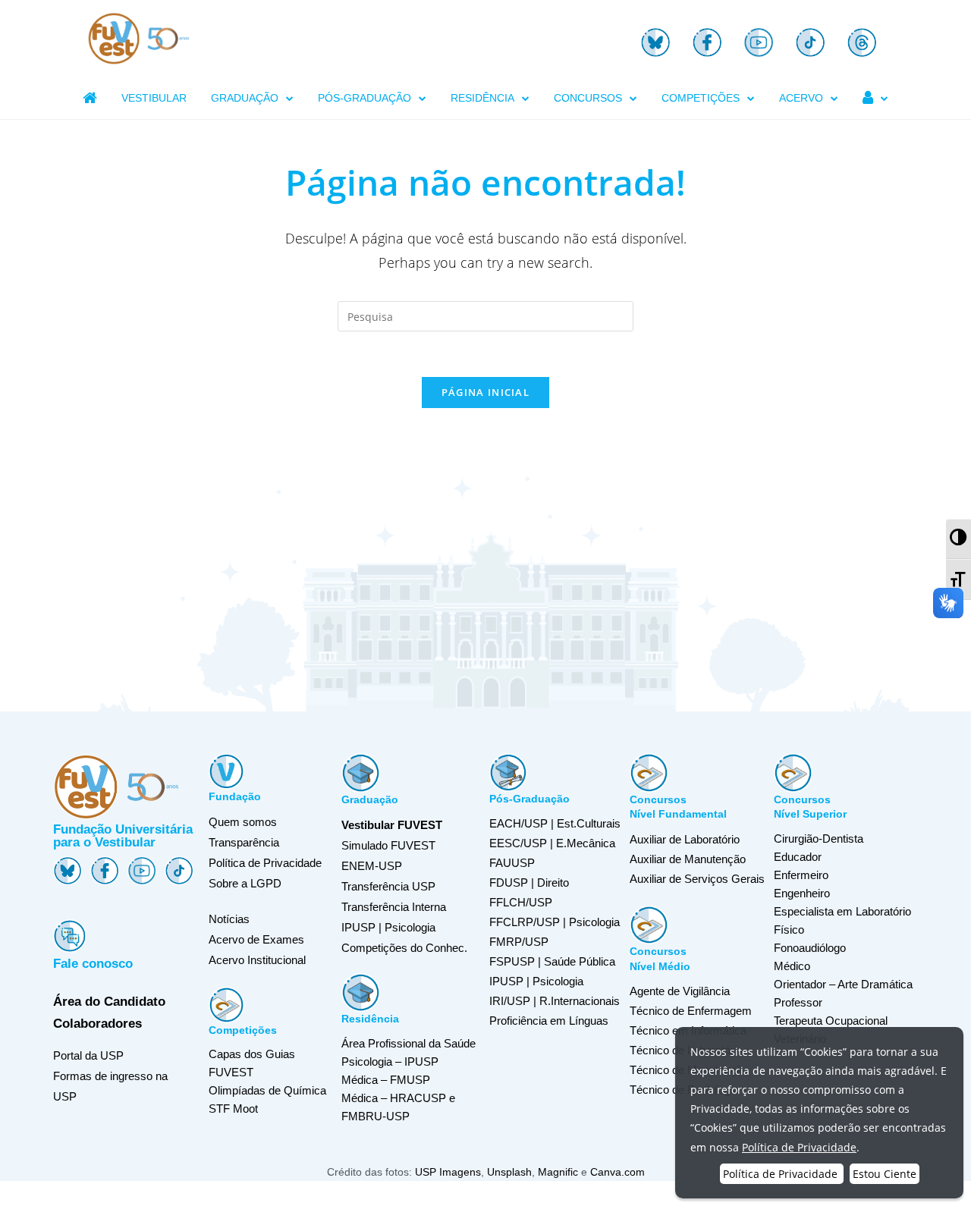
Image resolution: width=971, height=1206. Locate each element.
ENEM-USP (371, 865)
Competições (243, 1030)
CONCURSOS (588, 98)
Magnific (558, 1172)
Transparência (244, 842)
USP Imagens (448, 1172)
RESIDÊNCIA (482, 98)
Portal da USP (88, 1055)
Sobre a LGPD (245, 883)
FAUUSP (512, 862)
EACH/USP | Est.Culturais (555, 823)
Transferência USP (388, 886)
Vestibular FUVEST (391, 824)
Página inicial (485, 392)
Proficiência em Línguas (548, 1020)
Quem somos (243, 821)
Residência (370, 1019)
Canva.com (617, 1172)
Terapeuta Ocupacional (831, 1020)
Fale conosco (93, 963)
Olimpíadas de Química (267, 1090)
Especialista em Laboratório (842, 911)
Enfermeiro (801, 874)
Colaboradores (97, 1023)
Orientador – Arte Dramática (843, 984)
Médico (792, 965)
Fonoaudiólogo (810, 947)
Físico (789, 929)
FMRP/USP (518, 941)
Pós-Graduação (529, 799)
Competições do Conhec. (404, 947)
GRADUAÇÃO (244, 98)
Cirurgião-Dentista (818, 838)
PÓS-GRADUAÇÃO (364, 98)
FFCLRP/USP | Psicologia (554, 921)
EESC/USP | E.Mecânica (552, 843)
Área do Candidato (109, 1001)
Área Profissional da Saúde (408, 1043)
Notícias (229, 918)
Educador (798, 856)
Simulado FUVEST (388, 845)
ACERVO (801, 98)
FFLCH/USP (520, 902)
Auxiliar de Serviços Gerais (697, 878)
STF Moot (233, 1108)
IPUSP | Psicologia (536, 981)
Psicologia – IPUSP (389, 1061)
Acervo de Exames (256, 939)
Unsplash (509, 1172)
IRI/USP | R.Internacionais (554, 1000)
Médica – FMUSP (385, 1079)
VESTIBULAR (154, 98)
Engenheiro (802, 893)
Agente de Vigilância (680, 991)
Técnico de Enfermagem (691, 1010)
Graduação (369, 799)
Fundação (235, 796)
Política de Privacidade (265, 862)
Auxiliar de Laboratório (685, 839)
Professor (798, 1002)
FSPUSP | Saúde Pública (552, 961)
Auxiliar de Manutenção (688, 859)
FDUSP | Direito (529, 882)
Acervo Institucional (257, 959)
